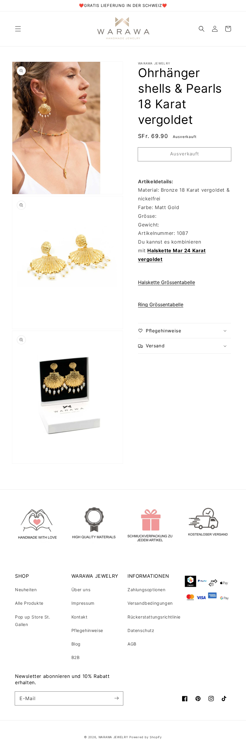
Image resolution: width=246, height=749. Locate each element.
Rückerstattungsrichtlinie (154, 616)
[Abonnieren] (116, 698)
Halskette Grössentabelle (166, 282)
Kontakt (79, 616)
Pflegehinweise (87, 630)
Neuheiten (26, 589)
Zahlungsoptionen (147, 589)
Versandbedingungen (150, 603)
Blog (76, 643)
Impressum (82, 603)
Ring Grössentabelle (160, 304)
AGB (132, 643)
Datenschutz (141, 630)
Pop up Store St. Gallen (32, 620)
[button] (18, 28)
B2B (75, 657)
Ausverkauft (184, 154)
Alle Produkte (29, 603)
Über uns (81, 589)
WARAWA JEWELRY (114, 737)
